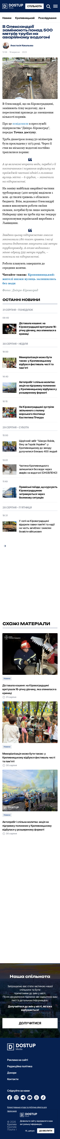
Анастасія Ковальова (21, 45)
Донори (11, 1072)
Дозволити (45, 1131)
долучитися (30, 1023)
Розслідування (47, 18)
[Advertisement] (30, 585)
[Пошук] (47, 6)
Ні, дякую (30, 1131)
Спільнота (34, 6)
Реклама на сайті (17, 1059)
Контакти (12, 1079)
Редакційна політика (19, 1066)
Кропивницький (25, 18)
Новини (6, 18)
